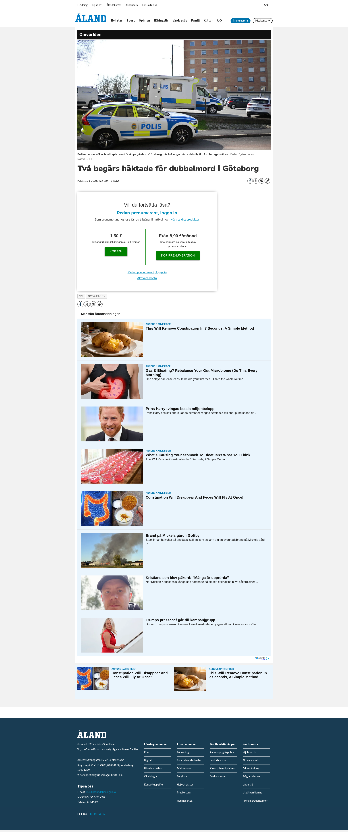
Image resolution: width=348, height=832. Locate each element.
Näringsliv (161, 20)
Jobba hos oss (218, 760)
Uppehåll (248, 785)
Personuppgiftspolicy (222, 752)
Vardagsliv (180, 20)
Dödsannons (184, 768)
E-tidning (82, 5)
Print (147, 752)
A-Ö (219, 20)
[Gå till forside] (90, 17)
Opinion (144, 20)
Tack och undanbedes (189, 760)
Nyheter (117, 20)
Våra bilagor (150, 776)
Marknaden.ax (184, 801)
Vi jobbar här (249, 752)
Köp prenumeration (178, 255)
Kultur (208, 20)
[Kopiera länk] (267, 181)
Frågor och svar (251, 776)
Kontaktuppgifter (154, 785)
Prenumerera (240, 21)
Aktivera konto (147, 278)
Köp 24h (116, 251)
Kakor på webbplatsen (222, 768)
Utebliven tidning (252, 793)
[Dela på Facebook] (250, 181)
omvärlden (96, 296)
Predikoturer (184, 793)
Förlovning (183, 752)
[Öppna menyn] (266, 4)
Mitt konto (261, 21)
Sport (131, 20)
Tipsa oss (97, 5)
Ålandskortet (114, 5)
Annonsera (131, 5)
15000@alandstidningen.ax (101, 792)
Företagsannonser (155, 744)
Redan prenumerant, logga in (147, 212)
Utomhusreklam (153, 768)
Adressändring (251, 768)
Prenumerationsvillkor (255, 801)
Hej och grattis (185, 785)
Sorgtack (182, 776)
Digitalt (148, 760)
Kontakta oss (149, 5)
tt (81, 296)
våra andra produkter (185, 219)
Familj (195, 20)
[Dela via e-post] (261, 181)
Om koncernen (218, 776)
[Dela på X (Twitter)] (256, 181)
